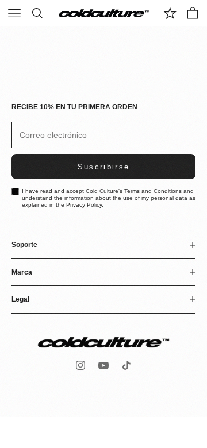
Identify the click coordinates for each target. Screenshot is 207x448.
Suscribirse (104, 167)
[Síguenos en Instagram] (80, 365)
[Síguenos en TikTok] (126, 365)
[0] (170, 13)
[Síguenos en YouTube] (103, 365)
